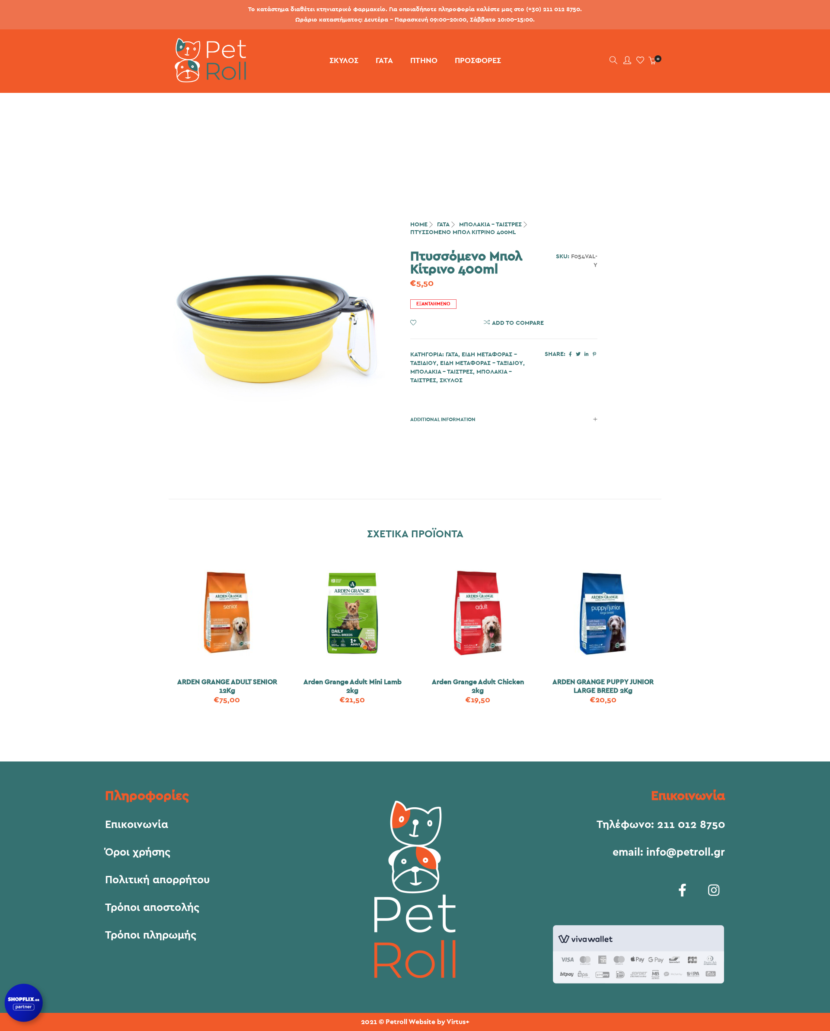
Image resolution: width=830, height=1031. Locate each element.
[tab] (503, 419)
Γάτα (443, 225)
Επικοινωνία (136, 825)
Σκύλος (451, 381)
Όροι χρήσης (137, 852)
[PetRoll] (207, 79)
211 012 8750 (691, 824)
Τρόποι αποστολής (152, 908)
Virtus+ (458, 1021)
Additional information (443, 419)
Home (419, 225)
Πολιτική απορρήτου (157, 880)
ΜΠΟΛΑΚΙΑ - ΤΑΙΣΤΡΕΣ (490, 225)
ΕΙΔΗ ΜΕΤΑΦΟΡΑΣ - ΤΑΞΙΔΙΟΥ (481, 363)
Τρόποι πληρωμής (150, 935)
